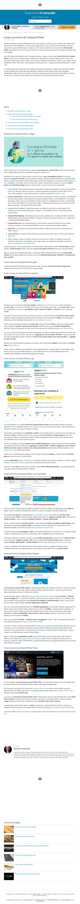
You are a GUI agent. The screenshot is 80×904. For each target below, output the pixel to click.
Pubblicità (49, 894)
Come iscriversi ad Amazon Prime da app (24, 119)
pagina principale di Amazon (15, 462)
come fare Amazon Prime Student (32, 622)
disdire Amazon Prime (64, 542)
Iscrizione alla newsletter (34, 894)
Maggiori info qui (13, 345)
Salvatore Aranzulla (9, 39)
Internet (46, 17)
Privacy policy (65, 894)
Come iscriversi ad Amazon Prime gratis (20, 114)
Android (13, 427)
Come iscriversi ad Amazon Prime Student (21, 126)
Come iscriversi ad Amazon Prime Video (20, 129)
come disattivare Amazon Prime (43, 527)
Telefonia (40, 17)
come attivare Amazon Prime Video (63, 707)
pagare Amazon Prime (66, 328)
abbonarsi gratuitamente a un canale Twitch (21, 243)
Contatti (44, 894)
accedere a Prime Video (40, 688)
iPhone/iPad (7, 429)
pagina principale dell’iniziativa (38, 596)
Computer (34, 17)
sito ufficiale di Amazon (51, 305)
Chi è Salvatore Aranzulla (20, 894)
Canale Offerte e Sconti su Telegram (20, 27)
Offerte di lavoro (57, 894)
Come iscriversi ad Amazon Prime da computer (26, 116)
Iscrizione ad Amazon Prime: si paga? (19, 111)
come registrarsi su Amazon (43, 320)
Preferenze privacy (42, 895)
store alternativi (34, 427)
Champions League (59, 193)
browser (30, 460)
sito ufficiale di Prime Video (64, 690)
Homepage (9, 894)
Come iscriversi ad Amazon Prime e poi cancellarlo (23, 122)
